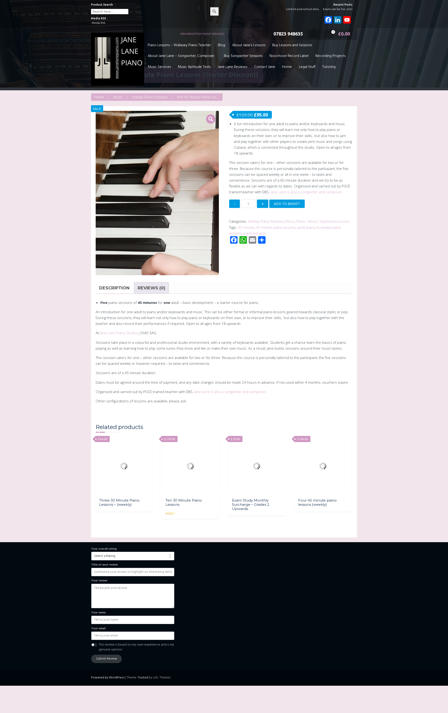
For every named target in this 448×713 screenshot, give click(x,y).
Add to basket (287, 203)
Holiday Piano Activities (150, 97)
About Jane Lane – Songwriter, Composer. (181, 56)
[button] (210, 119)
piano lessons (254, 233)
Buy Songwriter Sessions (243, 56)
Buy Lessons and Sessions (292, 45)
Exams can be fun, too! (337, 9)
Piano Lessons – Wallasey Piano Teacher (179, 45)
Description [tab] (114, 288)
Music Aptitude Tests (194, 67)
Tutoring (329, 67)
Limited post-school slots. (302, 9)
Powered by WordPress (107, 677)
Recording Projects (330, 56)
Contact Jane (264, 67)
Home (287, 67)
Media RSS (98, 22)
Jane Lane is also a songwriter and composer (306, 192)
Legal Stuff (307, 67)
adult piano (306, 227)
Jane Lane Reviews (232, 67)
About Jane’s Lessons (248, 45)
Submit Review (106, 658)
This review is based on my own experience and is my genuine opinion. (136, 647)
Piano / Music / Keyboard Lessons (323, 221)
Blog (221, 45)
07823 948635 (288, 33)
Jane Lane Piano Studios (119, 332)
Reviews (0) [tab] (151, 288)
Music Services (159, 67)
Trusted (143, 677)
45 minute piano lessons (276, 227)
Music (117, 97)
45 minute (246, 227)
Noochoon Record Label (289, 56)
